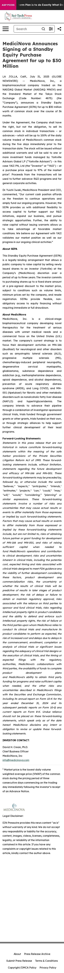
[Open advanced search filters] (51, 28)
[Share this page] (59, 29)
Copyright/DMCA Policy (22, 967)
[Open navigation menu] (5, 29)
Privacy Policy (47, 967)
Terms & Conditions (46, 960)
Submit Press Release (19, 960)
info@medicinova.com (15, 760)
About (17, 953)
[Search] (43, 28)
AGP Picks (8, 5)
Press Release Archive (37, 953)
